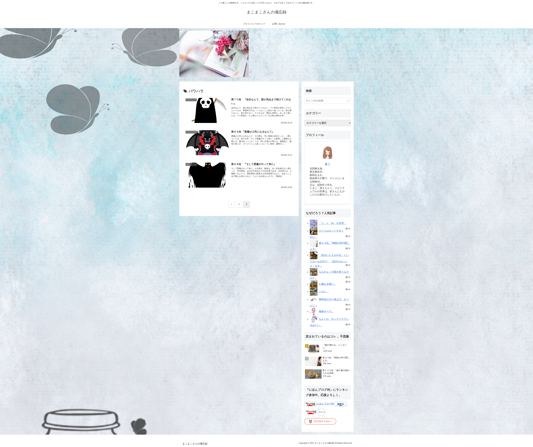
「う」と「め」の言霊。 (332, 223)
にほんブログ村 (325, 403)
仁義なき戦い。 (327, 284)
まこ (327, 163)
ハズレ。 (324, 291)
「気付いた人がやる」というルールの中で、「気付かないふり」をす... (329, 260)
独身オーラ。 (326, 311)
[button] (348, 100)
